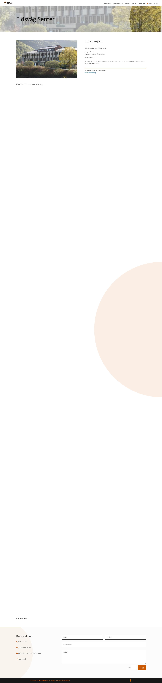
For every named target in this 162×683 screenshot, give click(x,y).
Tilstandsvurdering (90, 73)
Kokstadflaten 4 (81, 438)
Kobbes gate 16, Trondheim (81, 526)
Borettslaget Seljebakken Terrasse (81, 614)
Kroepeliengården (81, 261)
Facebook (151, 4)
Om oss (134, 3)
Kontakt (142, 3)
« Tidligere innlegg (22, 618)
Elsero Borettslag (81, 350)
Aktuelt (127, 3)
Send (142, 668)
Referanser (117, 3)
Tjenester (106, 3)
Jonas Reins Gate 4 (81, 174)
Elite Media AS (43, 680)
